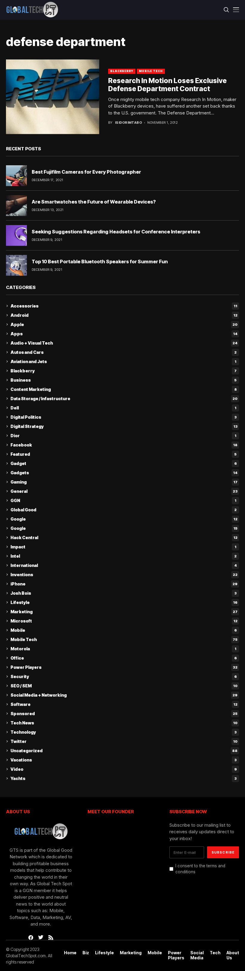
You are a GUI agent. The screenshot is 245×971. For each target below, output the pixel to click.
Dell (123, 407)
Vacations (123, 759)
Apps (124, 333)
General (124, 491)
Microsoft (124, 620)
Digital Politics (123, 417)
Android (124, 315)
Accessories (123, 305)
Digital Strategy (124, 426)
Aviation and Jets (123, 361)
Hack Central (124, 537)
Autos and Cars (123, 352)
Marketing (124, 611)
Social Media (197, 955)
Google (124, 519)
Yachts (123, 778)
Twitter (124, 741)
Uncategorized (124, 750)
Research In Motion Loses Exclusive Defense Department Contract (167, 85)
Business (123, 380)
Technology (123, 732)
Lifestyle (124, 602)
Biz (85, 952)
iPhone (124, 583)
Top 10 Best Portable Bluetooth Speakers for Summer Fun (100, 261)
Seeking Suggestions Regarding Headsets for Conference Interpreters (116, 232)
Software (124, 704)
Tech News (124, 722)
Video (123, 769)
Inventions (124, 574)
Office (123, 657)
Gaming (124, 481)
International (123, 565)
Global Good (123, 509)
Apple (124, 324)
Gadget (123, 463)
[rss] (50, 937)
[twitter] (40, 937)
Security (123, 676)
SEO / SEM (124, 685)
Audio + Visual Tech (124, 342)
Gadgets (124, 472)
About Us (232, 955)
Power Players (124, 667)
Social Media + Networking (124, 695)
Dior (123, 435)
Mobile (123, 630)
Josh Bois (123, 593)
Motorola (123, 648)
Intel (123, 556)
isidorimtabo (128, 123)
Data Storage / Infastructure (124, 398)
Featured (123, 454)
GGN (123, 500)
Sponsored (124, 713)
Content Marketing (123, 389)
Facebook (124, 444)
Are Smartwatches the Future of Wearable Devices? (94, 202)
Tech (215, 952)
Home (70, 952)
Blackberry (121, 71)
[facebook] (30, 937)
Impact (123, 546)
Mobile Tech (151, 71)
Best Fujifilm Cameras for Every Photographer (86, 172)
